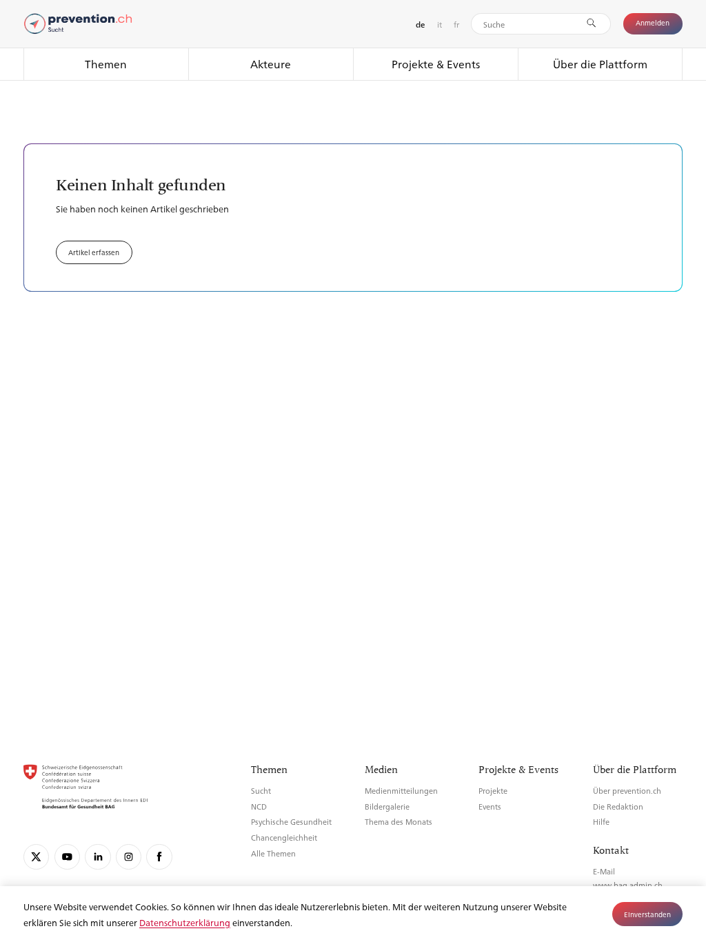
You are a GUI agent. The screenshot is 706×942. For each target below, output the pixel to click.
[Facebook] (159, 857)
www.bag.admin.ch (628, 885)
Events (489, 806)
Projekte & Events (436, 64)
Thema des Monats (398, 821)
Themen (106, 64)
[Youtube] (67, 857)
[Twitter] (36, 857)
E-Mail (604, 871)
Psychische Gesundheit (291, 821)
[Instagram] (128, 857)
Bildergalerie (387, 806)
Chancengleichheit (284, 837)
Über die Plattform (600, 64)
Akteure (270, 64)
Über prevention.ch (627, 790)
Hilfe (601, 821)
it (439, 24)
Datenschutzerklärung (184, 922)
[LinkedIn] (97, 857)
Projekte (492, 790)
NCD (259, 806)
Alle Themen (273, 853)
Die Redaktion (618, 806)
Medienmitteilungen (401, 790)
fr (456, 24)
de (420, 24)
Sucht (261, 790)
